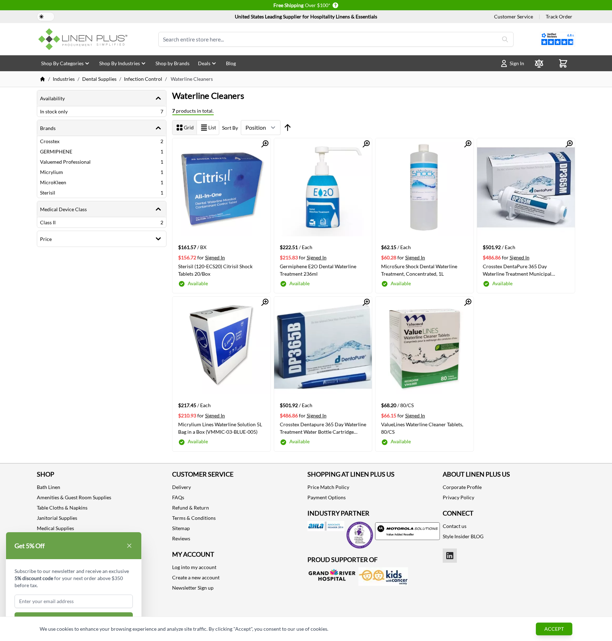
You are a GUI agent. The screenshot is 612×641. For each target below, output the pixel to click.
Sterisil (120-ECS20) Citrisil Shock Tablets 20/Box (215, 270)
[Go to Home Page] (42, 79)
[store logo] (84, 39)
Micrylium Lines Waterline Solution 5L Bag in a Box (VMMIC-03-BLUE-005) (220, 428)
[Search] (505, 39)
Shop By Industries (119, 63)
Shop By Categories (62, 63)
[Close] (129, 545)
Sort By (230, 128)
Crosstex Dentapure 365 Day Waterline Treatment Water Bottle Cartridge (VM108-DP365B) (323, 428)
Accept (554, 629)
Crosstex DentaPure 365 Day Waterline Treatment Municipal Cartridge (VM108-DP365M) (517, 270)
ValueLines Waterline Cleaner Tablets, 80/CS (422, 428)
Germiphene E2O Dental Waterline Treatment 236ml (318, 270)
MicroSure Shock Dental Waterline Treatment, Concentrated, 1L (419, 270)
